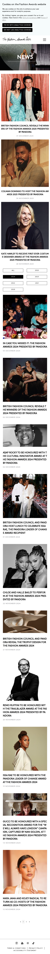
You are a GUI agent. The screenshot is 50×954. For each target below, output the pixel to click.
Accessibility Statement (25, 950)
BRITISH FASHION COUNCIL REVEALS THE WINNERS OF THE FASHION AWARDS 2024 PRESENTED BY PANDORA (25, 409)
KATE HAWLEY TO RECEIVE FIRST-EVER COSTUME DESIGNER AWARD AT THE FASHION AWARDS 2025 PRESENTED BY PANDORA (25, 257)
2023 (37, 276)
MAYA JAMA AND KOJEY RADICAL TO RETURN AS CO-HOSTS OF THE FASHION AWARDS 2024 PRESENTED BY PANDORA (25, 901)
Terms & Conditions (29, 18)
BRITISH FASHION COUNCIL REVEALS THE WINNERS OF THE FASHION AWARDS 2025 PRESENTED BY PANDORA (25, 129)
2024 (13, 276)
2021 (37, 283)
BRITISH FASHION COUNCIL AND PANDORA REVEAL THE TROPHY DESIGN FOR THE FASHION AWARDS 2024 (25, 642)
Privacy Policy (36, 948)
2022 (13, 283)
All (13, 270)
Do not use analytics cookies (17, 30)
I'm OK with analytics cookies (17, 25)
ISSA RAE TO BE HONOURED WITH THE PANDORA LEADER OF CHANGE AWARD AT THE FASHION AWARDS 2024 (24, 778)
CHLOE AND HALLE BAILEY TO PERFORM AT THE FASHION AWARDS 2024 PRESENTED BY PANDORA (24, 596)
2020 (13, 289)
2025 (37, 270)
